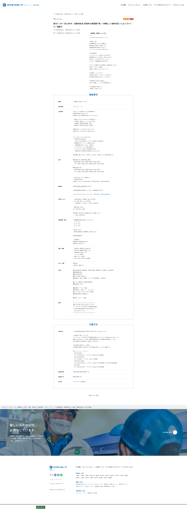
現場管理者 (107, 486)
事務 (101, 486)
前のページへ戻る (94, 395)
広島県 (91, 477)
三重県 (82, 477)
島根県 (101, 477)
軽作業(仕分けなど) (81, 484)
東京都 (106, 475)
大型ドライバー (89, 486)
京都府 (87, 475)
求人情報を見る (167, 432)
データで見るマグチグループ (162, 5)
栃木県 (102, 475)
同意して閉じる (40, 507)
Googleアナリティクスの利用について (57, 489)
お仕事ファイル (147, 5)
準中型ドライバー (123, 484)
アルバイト (79, 493)
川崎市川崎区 (40, 407)
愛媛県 (110, 477)
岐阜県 (77, 477)
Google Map (105, 194)
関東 (30, 407)
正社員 (95, 493)
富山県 (87, 477)
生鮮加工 (106, 484)
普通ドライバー (114, 484)
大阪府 (77, 475)
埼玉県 (117, 475)
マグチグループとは (178, 5)
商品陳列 (97, 486)
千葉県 (122, 475)
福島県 (97, 475)
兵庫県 (82, 475)
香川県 (105, 477)
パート (84, 493)
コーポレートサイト (55, 479)
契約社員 (90, 493)
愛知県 (126, 475)
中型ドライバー (80, 486)
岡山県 (96, 477)
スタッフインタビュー (134, 5)
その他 (112, 486)
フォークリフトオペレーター (95, 484)
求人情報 (123, 5)
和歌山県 (92, 475)
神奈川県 (34, 407)
